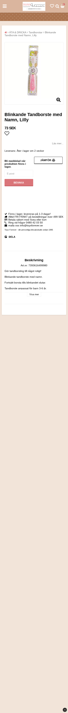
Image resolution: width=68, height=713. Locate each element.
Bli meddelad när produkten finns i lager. (15, 163)
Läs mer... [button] (57, 143)
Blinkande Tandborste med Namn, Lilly (30, 34)
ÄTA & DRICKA (17, 32)
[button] (52, 6)
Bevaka (19, 182)
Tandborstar (35, 32)
